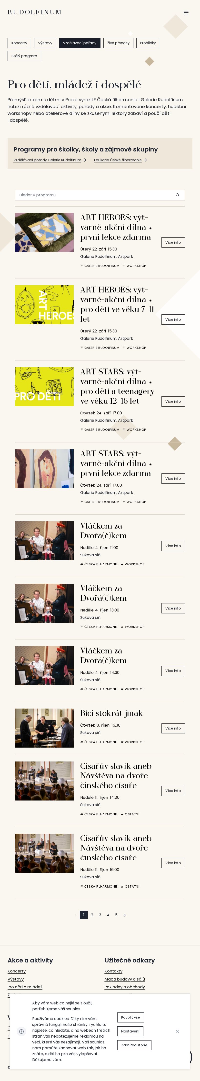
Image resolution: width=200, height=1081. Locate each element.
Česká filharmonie (101, 564)
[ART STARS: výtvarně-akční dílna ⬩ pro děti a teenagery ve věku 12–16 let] (44, 386)
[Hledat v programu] (178, 195)
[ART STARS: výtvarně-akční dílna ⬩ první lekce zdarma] (44, 468)
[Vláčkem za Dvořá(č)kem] (44, 540)
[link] (19, 43)
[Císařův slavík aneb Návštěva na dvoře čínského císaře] (44, 781)
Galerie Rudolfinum (102, 266)
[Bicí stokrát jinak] (44, 728)
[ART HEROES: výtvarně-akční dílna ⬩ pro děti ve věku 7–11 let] (44, 304)
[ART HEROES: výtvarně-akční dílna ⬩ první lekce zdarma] (44, 232)
